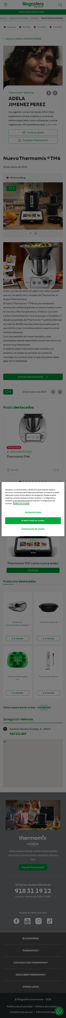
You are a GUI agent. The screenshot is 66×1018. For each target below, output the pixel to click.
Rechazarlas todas (33, 512)
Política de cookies (21, 503)
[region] (33, 509)
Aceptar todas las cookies (32, 520)
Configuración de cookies (33, 529)
